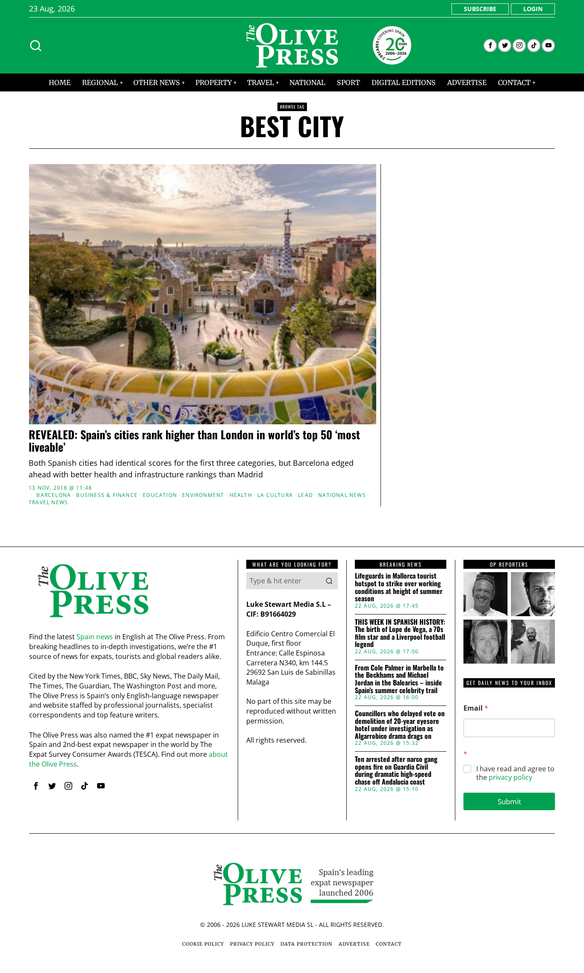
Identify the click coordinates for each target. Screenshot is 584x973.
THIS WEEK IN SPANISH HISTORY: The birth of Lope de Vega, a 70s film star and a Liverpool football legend (400, 633)
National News (342, 495)
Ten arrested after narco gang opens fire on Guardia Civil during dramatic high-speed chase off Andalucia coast (396, 770)
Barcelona (53, 495)
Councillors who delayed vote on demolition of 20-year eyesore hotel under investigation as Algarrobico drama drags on (400, 725)
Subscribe (480, 9)
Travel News (48, 502)
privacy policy (510, 777)
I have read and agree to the (515, 773)
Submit (509, 801)
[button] (329, 580)
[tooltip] (490, 45)
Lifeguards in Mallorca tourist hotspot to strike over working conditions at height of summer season (398, 587)
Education (160, 495)
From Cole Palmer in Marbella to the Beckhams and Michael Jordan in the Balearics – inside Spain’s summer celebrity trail (399, 679)
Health (241, 495)
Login (533, 9)
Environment (203, 495)
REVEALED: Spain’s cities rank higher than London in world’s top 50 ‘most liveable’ (194, 441)
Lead (305, 495)
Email (475, 708)
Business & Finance (107, 495)
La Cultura (275, 495)
